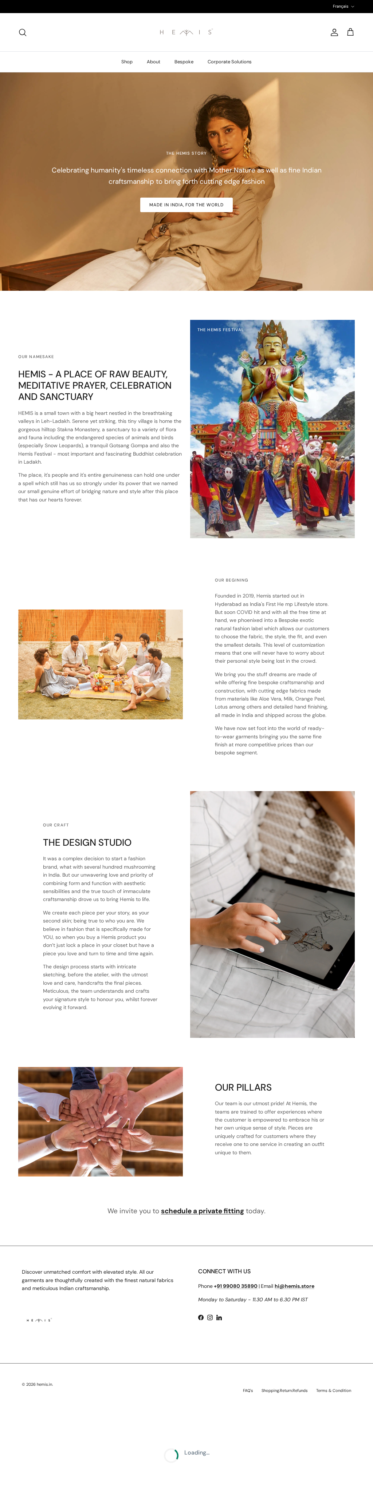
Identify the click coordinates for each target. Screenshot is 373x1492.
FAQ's (248, 1390)
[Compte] (333, 32)
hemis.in (44, 1384)
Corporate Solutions (230, 62)
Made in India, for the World (186, 205)
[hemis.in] (186, 32)
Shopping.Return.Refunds (285, 1390)
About (153, 62)
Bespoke (183, 62)
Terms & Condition (333, 1390)
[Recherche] (22, 32)
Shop (127, 62)
